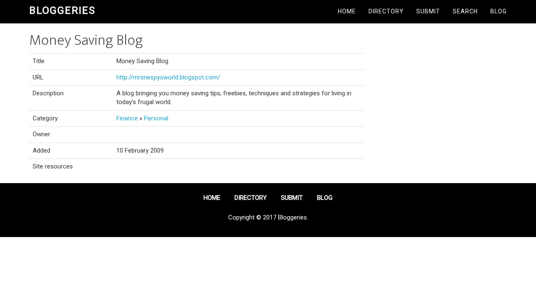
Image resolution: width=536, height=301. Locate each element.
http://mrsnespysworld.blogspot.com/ (168, 77)
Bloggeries (62, 10)
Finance (127, 118)
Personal (156, 118)
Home (347, 11)
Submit (428, 11)
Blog (498, 11)
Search (465, 11)
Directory (386, 11)
